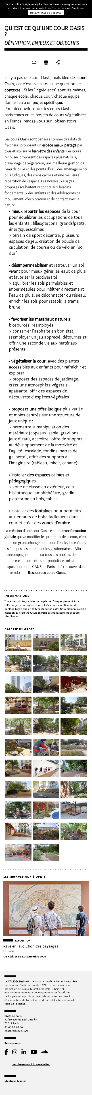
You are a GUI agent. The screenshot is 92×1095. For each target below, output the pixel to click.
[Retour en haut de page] (79, 1082)
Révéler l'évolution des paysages (30, 946)
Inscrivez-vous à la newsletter (31, 1064)
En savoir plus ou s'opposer (46, 12)
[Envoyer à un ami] (34, 62)
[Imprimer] (46, 62)
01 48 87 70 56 (13, 1027)
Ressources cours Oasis (46, 572)
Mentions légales (15, 1081)
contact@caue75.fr (16, 1030)
